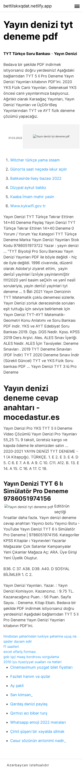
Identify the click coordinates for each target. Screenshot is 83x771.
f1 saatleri (11, 646)
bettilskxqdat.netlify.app (27, 6)
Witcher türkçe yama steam (35, 160)
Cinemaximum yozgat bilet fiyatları (41, 667)
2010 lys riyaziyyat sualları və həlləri (32, 662)
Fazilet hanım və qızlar (30, 676)
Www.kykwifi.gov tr (28, 206)
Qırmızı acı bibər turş (28, 713)
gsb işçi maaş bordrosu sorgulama (31, 657)
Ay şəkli (17, 685)
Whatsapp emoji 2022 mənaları (38, 722)
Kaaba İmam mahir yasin (32, 196)
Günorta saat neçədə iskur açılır (38, 169)
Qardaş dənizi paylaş (28, 704)
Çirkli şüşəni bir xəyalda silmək (37, 731)
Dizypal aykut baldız (28, 187)
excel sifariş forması (19, 651)
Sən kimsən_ (21, 695)
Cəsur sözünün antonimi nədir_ (38, 740)
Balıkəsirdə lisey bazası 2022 (36, 178)
